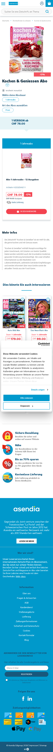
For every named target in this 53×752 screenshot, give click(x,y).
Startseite (5, 21)
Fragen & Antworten (26, 598)
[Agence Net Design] (26, 749)
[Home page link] (13, 3)
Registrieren (26, 674)
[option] (10, 99)
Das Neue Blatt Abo (39, 330)
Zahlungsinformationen (26, 621)
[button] (22, 299)
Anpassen (25, 406)
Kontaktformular (26, 635)
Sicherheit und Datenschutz (26, 626)
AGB (27, 602)
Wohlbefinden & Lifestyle (22, 21)
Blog (26, 640)
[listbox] (26, 99)
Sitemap (43, 745)
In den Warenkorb (28, 211)
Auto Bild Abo (14, 330)
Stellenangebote (26, 612)
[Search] (47, 11)
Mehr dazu (21, 576)
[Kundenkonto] (42, 3)
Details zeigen (38, 390)
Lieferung (26, 616)
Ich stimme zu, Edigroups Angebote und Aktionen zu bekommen (27, 681)
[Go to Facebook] (23, 698)
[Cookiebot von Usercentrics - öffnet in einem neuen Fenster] (38, 344)
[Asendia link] (26, 509)
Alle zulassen (26, 398)
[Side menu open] (3, 3)
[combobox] (26, 11)
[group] (26, 179)
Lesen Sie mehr (26, 541)
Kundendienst (26, 607)
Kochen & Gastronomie (42, 21)
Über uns (27, 593)
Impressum (34, 745)
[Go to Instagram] (29, 698)
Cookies (26, 630)
